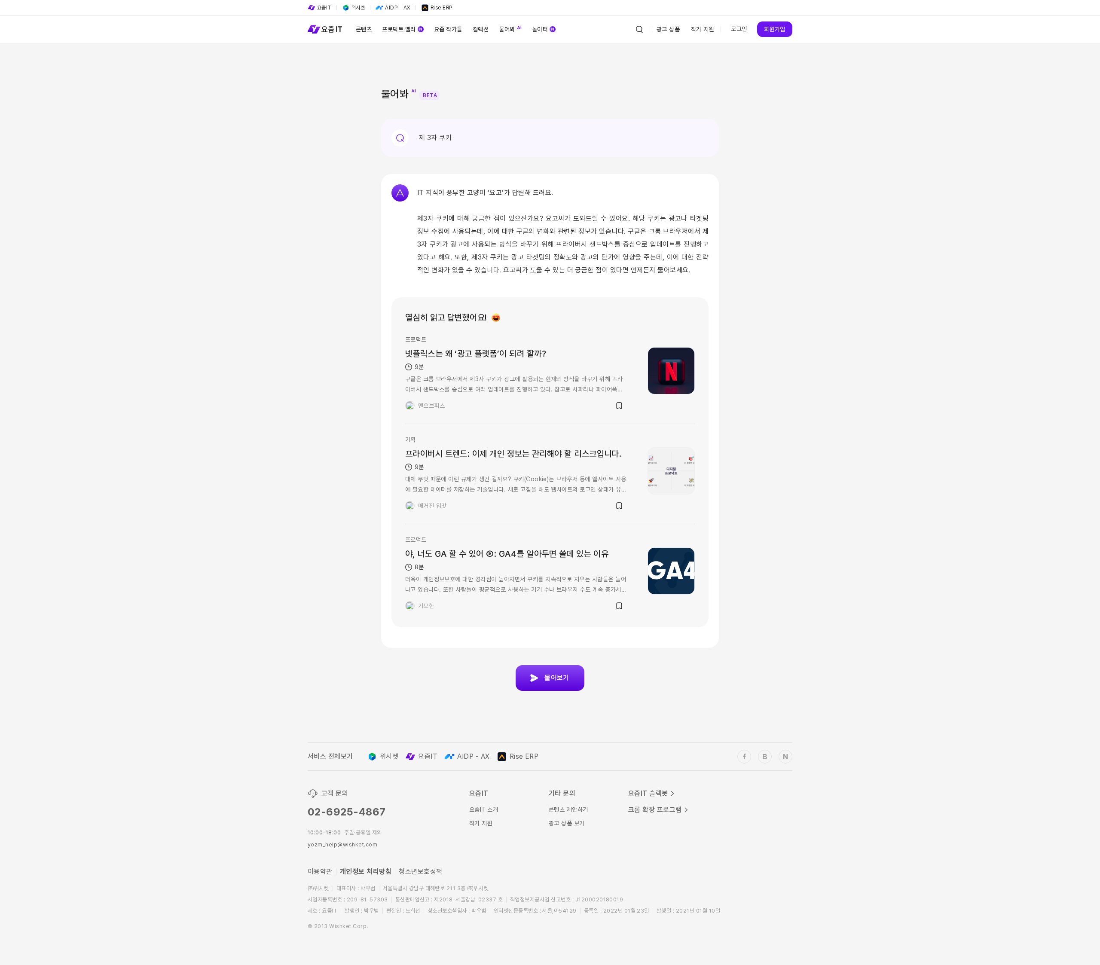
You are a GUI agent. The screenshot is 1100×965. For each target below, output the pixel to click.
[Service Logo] (325, 29)
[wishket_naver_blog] (785, 756)
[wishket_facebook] (744, 756)
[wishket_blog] (765, 756)
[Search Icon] (639, 29)
